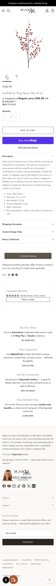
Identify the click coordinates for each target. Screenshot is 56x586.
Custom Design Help (12, 231)
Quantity (6, 111)
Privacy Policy (26, 560)
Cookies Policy (7, 564)
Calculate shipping (28, 255)
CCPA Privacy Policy (42, 560)
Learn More (28, 416)
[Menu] (3, 10)
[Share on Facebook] (13, 275)
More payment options (28, 147)
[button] (28, 100)
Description (7, 156)
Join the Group (28, 391)
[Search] (10, 10)
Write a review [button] (28, 299)
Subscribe (28, 542)
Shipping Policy (7, 567)
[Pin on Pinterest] (16, 275)
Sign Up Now (28, 365)
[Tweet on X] (9, 275)
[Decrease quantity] (5, 117)
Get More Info (28, 340)
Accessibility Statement (10, 560)
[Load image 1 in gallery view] (28, 43)
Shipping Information (12, 224)
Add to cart (27, 130)
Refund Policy (36, 564)
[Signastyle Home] (28, 11)
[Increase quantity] (17, 117)
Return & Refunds (10, 239)
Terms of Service (22, 564)
